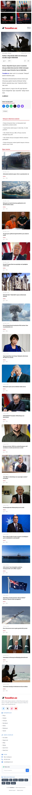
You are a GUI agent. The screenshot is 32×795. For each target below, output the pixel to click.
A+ (28, 60)
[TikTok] (12, 708)
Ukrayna (5, 111)
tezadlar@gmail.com (8, 762)
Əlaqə (4, 742)
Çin (10, 780)
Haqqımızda (5, 740)
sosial (8, 783)
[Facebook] (3, 708)
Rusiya (15, 780)
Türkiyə (13, 783)
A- (25, 60)
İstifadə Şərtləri (20, 790)
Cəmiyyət (5, 720)
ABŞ (3, 783)
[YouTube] (16, 708)
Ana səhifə (4, 53)
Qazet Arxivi (5, 747)
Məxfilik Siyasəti (12, 790)
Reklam (4, 745)
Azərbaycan (5, 780)
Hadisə (4, 725)
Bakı (26, 780)
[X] (7, 708)
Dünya (9, 53)
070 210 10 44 (7, 759)
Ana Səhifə (5, 737)
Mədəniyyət (5, 728)
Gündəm (4, 718)
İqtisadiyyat (5, 723)
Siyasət (4, 730)
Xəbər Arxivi (5, 750)
